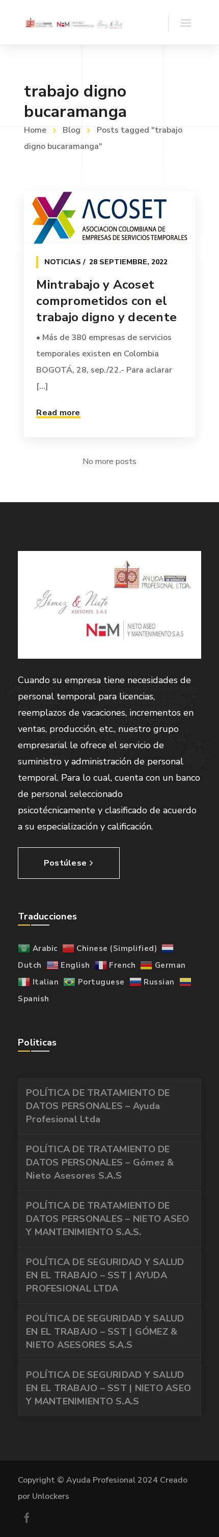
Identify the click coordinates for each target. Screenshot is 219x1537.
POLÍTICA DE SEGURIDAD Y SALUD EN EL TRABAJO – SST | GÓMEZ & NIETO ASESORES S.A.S (105, 1331)
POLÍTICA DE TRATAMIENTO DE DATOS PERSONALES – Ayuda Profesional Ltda (98, 1106)
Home (35, 130)
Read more (58, 412)
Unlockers (50, 1496)
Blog (71, 130)
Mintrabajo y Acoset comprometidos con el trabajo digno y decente (106, 300)
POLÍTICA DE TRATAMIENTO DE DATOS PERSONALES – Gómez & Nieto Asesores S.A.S (100, 1162)
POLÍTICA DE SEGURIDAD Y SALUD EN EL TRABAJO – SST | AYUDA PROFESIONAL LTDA (105, 1275)
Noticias (62, 262)
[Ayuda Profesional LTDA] (75, 22)
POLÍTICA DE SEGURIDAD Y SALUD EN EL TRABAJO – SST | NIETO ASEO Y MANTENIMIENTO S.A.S (108, 1388)
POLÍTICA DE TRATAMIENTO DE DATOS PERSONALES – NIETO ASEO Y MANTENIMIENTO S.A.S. (107, 1219)
